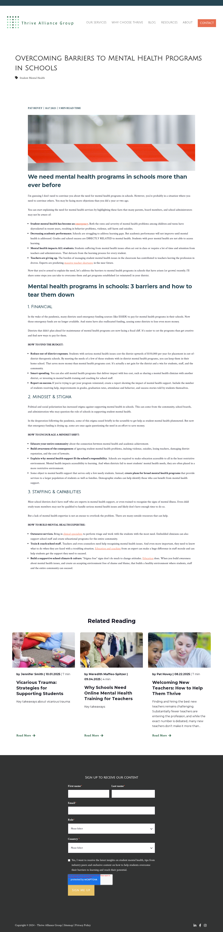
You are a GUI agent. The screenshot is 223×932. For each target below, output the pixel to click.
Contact (207, 23)
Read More (23, 735)
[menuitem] (96, 23)
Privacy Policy (83, 925)
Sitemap (68, 925)
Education (148, 558)
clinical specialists (72, 534)
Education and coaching (108, 548)
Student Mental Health (32, 78)
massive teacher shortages (78, 263)
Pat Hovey (36, 108)
